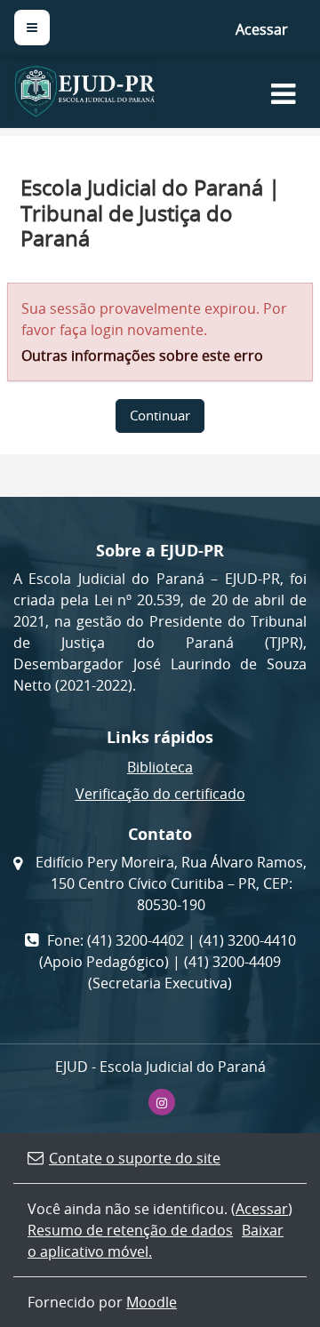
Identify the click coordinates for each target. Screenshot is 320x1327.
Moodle (151, 1302)
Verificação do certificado (160, 793)
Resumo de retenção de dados (130, 1230)
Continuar (160, 415)
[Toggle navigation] (283, 92)
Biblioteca (160, 767)
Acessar (262, 29)
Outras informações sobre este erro (142, 355)
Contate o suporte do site (134, 1158)
